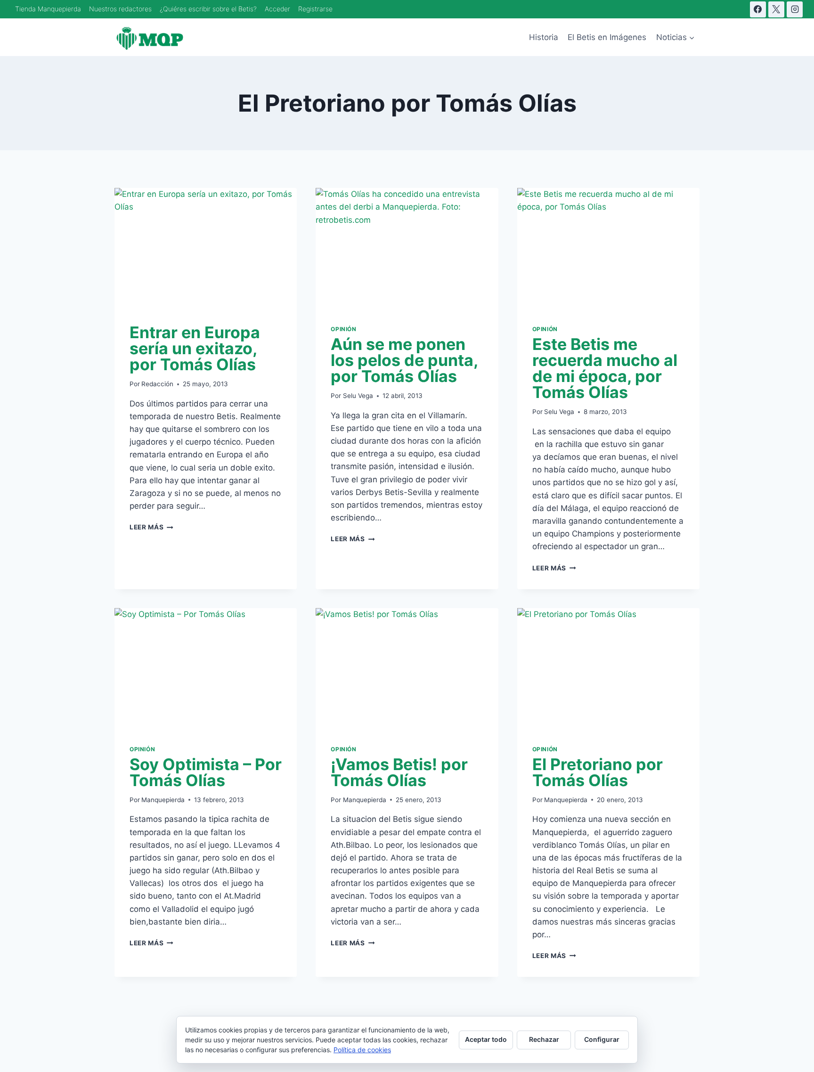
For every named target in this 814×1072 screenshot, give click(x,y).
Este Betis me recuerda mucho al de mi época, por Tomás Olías (604, 368)
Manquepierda (163, 800)
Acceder (277, 9)
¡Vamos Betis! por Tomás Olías (399, 772)
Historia (543, 37)
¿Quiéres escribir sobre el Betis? (208, 9)
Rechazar (544, 1039)
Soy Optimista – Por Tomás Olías (206, 772)
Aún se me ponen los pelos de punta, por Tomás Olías (404, 360)
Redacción (157, 384)
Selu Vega (358, 395)
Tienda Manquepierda (48, 9)
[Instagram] (795, 9)
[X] (776, 9)
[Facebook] (758, 9)
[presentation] (205, 248)
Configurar (601, 1039)
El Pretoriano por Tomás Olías (597, 772)
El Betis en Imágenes (607, 37)
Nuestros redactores (120, 9)
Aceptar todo (486, 1039)
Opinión (343, 329)
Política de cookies (362, 1050)
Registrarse (315, 9)
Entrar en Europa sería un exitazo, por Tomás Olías (195, 348)
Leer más (151, 527)
